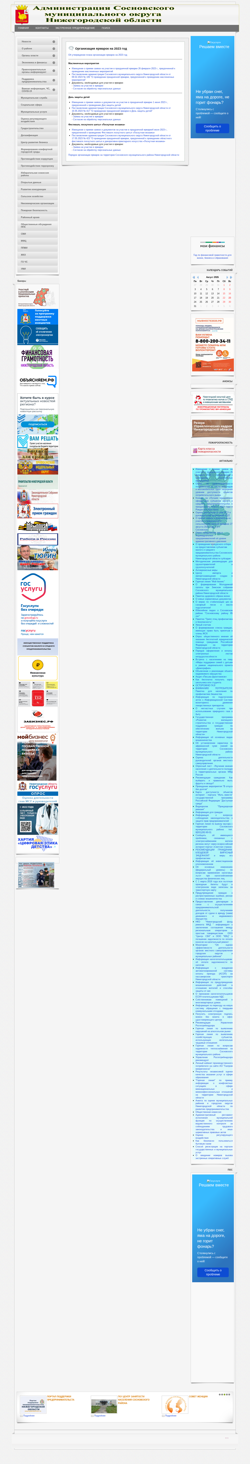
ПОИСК (106, 28)
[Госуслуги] (37, 637)
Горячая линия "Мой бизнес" (210, 581)
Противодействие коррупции (37, 159)
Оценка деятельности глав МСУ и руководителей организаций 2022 (213, 514)
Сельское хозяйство (32, 196)
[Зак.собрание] (37, 503)
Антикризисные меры (206, 570)
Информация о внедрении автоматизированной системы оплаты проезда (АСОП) (214, 971)
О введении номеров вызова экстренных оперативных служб (214, 1156)
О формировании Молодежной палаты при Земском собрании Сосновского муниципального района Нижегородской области (214, 588)
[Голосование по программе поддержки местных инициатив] (37, 324)
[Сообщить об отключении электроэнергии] (37, 344)
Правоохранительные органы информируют (34, 70)
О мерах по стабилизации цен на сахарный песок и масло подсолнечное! (214, 605)
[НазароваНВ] (37, 569)
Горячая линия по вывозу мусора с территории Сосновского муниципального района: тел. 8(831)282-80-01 (214, 828)
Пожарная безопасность (34, 210)
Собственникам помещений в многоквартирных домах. (214, 1001)
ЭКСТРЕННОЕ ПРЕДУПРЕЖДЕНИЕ (75, 28)
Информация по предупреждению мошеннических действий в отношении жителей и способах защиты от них (214, 986)
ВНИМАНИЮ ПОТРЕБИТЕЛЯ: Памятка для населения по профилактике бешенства (214, 691)
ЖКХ (23, 255)
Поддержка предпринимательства (34, 80)
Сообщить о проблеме (212, 128)
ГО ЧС (24, 262)
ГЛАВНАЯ (23, 28)
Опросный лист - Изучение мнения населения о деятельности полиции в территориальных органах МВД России (214, 770)
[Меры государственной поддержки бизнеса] (36, 780)
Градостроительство (32, 128)
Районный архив (30, 217)
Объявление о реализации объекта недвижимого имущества (214, 672)
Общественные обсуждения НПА (36, 225)
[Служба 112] (37, 706)
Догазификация (29, 135)
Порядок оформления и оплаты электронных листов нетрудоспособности (214, 653)
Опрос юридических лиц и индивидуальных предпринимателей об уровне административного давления (211, 537)
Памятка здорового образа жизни (213, 596)
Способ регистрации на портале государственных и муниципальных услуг (214, 1149)
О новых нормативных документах (214, 599)
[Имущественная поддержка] (37, 654)
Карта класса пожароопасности (209, 450)
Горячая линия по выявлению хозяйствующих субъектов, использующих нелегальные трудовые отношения (214, 1038)
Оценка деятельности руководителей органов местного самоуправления (214, 760)
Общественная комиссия (208, 1112)
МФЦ (23, 241)
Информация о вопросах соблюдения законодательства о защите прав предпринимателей (214, 818)
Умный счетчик (203, 625)
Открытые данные (31, 182)
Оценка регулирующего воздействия (34, 120)
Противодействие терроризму (37, 166)
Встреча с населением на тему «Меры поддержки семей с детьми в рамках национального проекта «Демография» (214, 663)
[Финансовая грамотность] (37, 368)
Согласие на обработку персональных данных (97, 88)
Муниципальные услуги (34, 111)
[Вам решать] (37, 447)
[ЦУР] (37, 433)
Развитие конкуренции (33, 189)
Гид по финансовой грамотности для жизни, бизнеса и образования (212, 256)
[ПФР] (37, 473)
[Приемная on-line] (37, 517)
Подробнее (29, 1415)
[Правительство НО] (37, 488)
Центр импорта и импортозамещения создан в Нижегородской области (214, 576)
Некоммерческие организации (37, 203)
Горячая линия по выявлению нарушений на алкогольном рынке (214, 1030)
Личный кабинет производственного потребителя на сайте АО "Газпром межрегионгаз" (214, 1066)
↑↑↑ (227, 1438)
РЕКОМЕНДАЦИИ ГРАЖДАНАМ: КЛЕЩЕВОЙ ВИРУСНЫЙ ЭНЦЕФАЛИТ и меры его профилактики (214, 854)
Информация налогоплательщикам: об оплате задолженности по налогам (214, 962)
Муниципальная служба (34, 98)
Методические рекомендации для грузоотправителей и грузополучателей (214, 564)
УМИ (23, 269)
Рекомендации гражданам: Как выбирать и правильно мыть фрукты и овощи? (214, 780)
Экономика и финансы (34, 62)
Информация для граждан (209, 812)
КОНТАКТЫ (42, 28)
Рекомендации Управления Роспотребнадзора (214, 1024)
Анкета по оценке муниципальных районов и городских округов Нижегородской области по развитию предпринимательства (214, 1105)
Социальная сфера (31, 104)
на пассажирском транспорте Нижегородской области (214, 976)
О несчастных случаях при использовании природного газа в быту (214, 711)
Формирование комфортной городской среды (36, 150)
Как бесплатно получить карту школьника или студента (214, 681)
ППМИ (24, 248)
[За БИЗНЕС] (37, 731)
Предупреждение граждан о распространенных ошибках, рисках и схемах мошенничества (214, 896)
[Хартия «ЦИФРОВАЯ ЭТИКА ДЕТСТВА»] (37, 851)
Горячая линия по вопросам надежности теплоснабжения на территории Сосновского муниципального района (214, 1050)
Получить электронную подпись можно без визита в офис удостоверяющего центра (214, 1017)
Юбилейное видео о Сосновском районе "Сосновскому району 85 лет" (214, 613)
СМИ (23, 234)
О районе (27, 48)
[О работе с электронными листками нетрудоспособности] (37, 834)
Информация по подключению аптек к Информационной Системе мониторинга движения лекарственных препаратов (214, 701)
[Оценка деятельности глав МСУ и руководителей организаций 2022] (37, 802)
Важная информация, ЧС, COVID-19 (36, 89)
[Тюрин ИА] (37, 559)
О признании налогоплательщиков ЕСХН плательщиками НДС (214, 995)
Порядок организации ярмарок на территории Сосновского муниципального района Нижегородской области (123, 155)
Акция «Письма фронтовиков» (211, 676)
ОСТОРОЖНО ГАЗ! (205, 685)
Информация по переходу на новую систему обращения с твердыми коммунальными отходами (214, 1008)
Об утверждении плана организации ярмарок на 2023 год (97, 55)
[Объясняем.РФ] (38, 392)
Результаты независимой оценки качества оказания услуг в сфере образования (214, 1074)
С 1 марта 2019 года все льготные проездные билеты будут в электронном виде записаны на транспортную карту (214, 885)
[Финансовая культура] (37, 680)
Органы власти (30, 55)
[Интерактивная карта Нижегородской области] (36, 308)
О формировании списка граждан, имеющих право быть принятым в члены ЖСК (214, 630)
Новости (26, 41)
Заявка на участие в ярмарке (88, 85)
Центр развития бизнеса (34, 142)
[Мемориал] (37, 532)
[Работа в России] (37, 544)
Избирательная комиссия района (35, 174)
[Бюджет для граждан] (37, 459)
